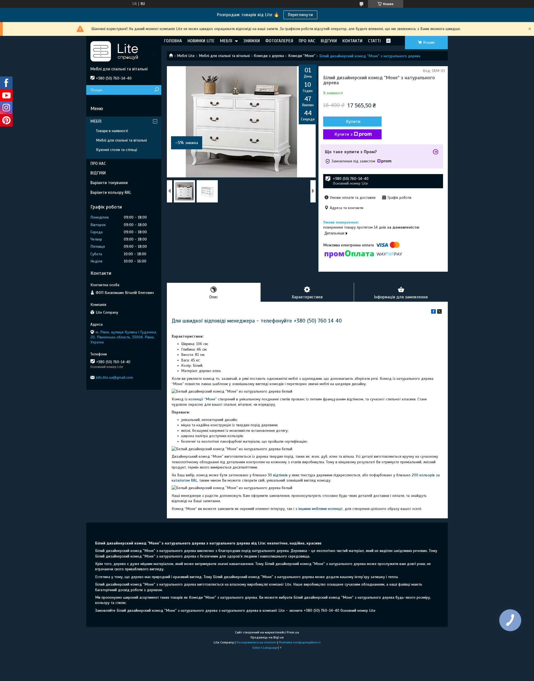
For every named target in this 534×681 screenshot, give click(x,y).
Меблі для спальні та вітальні (224, 55)
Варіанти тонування (109, 182)
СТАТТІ (374, 41)
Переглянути (300, 15)
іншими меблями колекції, (320, 508)
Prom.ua (293, 632)
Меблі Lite (186, 55)
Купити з (343, 134)
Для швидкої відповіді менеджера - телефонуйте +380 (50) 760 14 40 (257, 320)
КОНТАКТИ (352, 41)
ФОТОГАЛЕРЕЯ (279, 41)
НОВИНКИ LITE (200, 41)
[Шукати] (156, 90)
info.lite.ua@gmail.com (114, 377)
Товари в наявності (112, 130)
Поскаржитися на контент (256, 642)
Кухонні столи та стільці (116, 149)
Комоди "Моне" (301, 55)
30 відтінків (278, 475)
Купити (353, 121)
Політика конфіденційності (300, 642)
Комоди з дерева (269, 55)
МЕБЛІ (226, 41)
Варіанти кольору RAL (110, 192)
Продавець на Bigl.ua (267, 637)
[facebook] (433, 312)
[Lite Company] (123, 51)
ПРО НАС (307, 41)
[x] (439, 312)
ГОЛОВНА (173, 41)
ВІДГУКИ (329, 41)
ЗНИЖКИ (251, 41)
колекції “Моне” (203, 399)
